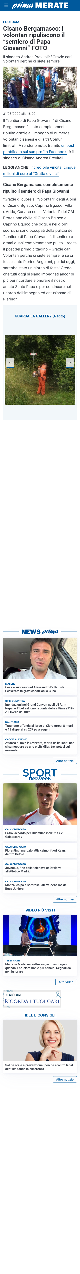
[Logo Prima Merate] (40, 5)
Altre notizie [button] (65, 761)
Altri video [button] (66, 982)
